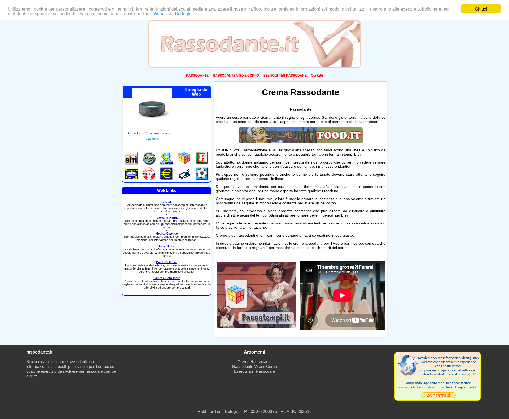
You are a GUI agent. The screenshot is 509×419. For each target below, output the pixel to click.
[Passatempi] (256, 326)
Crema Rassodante (254, 361)
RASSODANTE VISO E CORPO (236, 75)
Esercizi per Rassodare (254, 371)
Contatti (317, 75)
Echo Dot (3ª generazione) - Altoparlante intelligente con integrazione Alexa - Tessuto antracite (152, 133)
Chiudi (481, 8)
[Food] (301, 142)
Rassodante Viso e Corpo (254, 366)
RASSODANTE (197, 75)
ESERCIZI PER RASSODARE (285, 75)
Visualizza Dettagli (171, 13)
